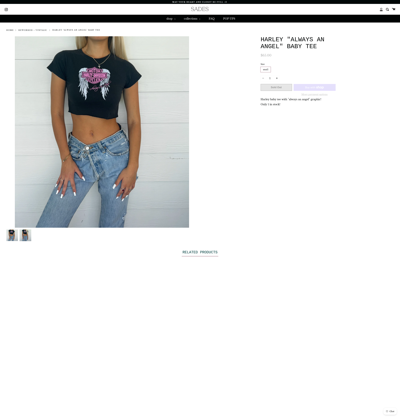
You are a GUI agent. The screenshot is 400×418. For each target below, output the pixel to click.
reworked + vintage (32, 30)
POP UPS (229, 18)
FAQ (212, 18)
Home (10, 30)
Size (263, 64)
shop (169, 18)
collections (191, 18)
